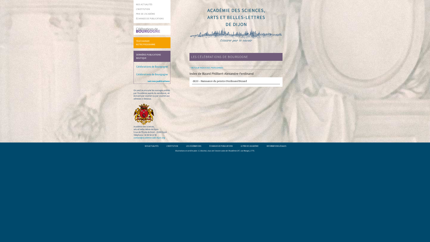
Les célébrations (193, 146)
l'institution (143, 9)
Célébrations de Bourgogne (152, 66)
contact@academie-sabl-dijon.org (149, 137)
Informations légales (276, 146)
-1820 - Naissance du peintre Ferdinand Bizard (219, 81)
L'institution (172, 146)
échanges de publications (150, 18)
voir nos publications (159, 81)
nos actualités (144, 4)
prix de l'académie (145, 13)
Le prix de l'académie (250, 146)
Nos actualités (151, 146)
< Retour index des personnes (206, 67)
